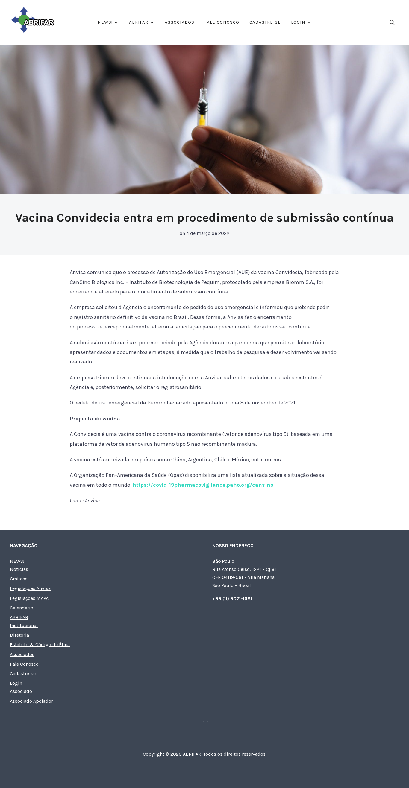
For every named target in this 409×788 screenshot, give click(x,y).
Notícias (19, 569)
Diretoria (19, 635)
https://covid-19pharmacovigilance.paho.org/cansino (203, 485)
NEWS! (105, 22)
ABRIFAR (138, 22)
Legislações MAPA (29, 598)
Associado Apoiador (31, 701)
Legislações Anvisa (30, 588)
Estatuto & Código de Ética (40, 644)
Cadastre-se (265, 22)
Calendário (21, 608)
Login (298, 22)
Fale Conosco (222, 22)
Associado (21, 691)
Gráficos (19, 579)
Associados (179, 22)
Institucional (24, 625)
